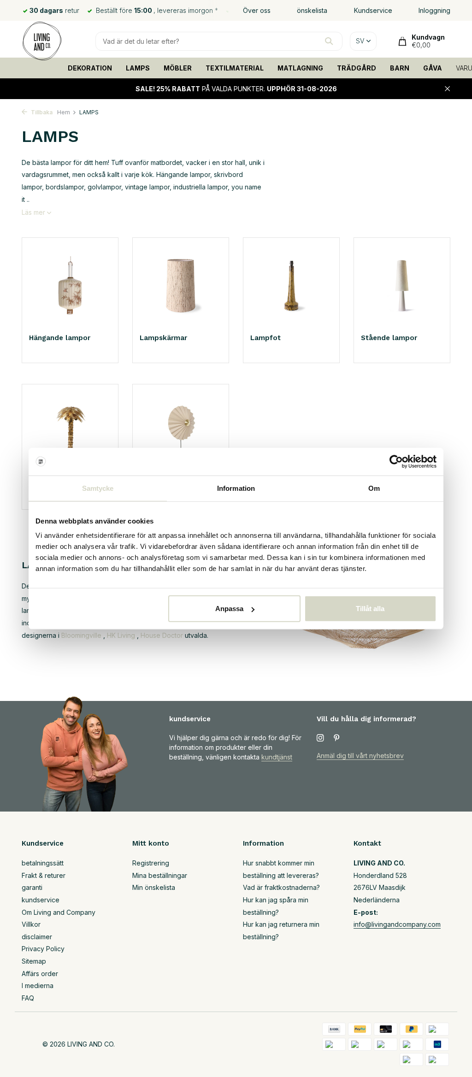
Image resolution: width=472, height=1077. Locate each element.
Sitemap (34, 961)
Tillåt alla (370, 608)
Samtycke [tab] (98, 488)
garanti (32, 887)
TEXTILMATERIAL (235, 68)
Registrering (150, 863)
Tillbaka (41, 112)
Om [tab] (374, 488)
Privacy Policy (43, 949)
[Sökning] (329, 41)
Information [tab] (236, 488)
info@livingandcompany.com (397, 924)
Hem (63, 112)
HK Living (121, 635)
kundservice (40, 900)
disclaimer (37, 937)
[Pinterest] (337, 738)
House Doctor (162, 635)
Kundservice (373, 10)
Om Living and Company (58, 912)
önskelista (312, 10)
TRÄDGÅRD (356, 68)
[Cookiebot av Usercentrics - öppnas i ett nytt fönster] (396, 461)
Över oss (257, 10)
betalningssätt (43, 863)
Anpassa (229, 608)
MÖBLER (178, 68)
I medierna (37, 985)
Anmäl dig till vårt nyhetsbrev (360, 755)
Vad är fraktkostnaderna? (281, 887)
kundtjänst (276, 757)
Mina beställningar (159, 875)
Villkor (31, 924)
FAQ (28, 998)
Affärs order (40, 973)
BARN (399, 68)
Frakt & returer (43, 875)
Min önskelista (153, 887)
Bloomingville (81, 635)
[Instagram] (320, 738)
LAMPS (138, 68)
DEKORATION (90, 68)
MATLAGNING (300, 68)
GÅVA (432, 68)
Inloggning (434, 10)
